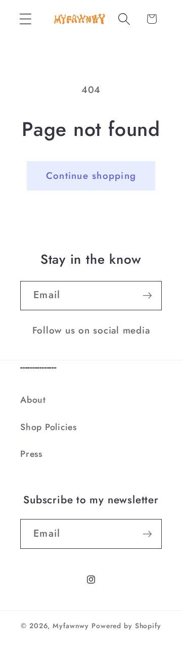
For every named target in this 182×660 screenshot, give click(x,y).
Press (31, 453)
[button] (25, 19)
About (33, 399)
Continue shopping (91, 175)
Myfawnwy (71, 626)
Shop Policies (48, 427)
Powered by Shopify (126, 626)
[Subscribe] (147, 295)
